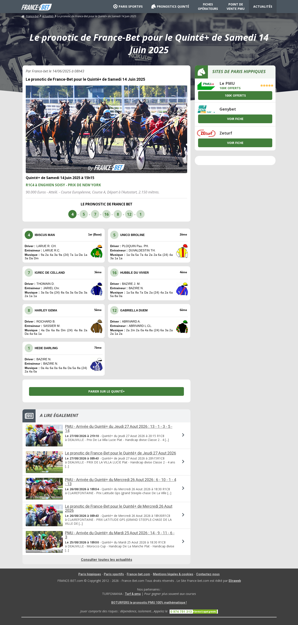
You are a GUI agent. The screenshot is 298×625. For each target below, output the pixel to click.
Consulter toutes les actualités (106, 560)
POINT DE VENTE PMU (236, 6)
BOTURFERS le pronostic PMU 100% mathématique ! (149, 602)
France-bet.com (138, 574)
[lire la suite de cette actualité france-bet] (106, 435)
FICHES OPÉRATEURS (208, 6)
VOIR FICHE (235, 119)
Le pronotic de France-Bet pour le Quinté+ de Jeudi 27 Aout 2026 (120, 453)
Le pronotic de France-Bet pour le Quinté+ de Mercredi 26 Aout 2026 (118, 508)
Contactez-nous (208, 574)
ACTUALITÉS (262, 6)
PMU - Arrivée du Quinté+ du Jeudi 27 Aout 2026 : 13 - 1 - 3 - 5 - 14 (118, 428)
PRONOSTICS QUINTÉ (173, 6)
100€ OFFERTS (235, 95)
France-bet (32, 16)
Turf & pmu (133, 594)
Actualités (48, 16)
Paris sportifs (114, 574)
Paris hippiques (89, 574)
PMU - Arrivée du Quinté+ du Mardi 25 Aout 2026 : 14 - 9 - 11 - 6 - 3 (120, 535)
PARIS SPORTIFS (131, 6)
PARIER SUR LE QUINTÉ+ (106, 391)
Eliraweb (235, 580)
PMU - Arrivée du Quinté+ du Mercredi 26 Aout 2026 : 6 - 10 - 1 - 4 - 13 (120, 481)
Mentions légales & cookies (173, 574)
